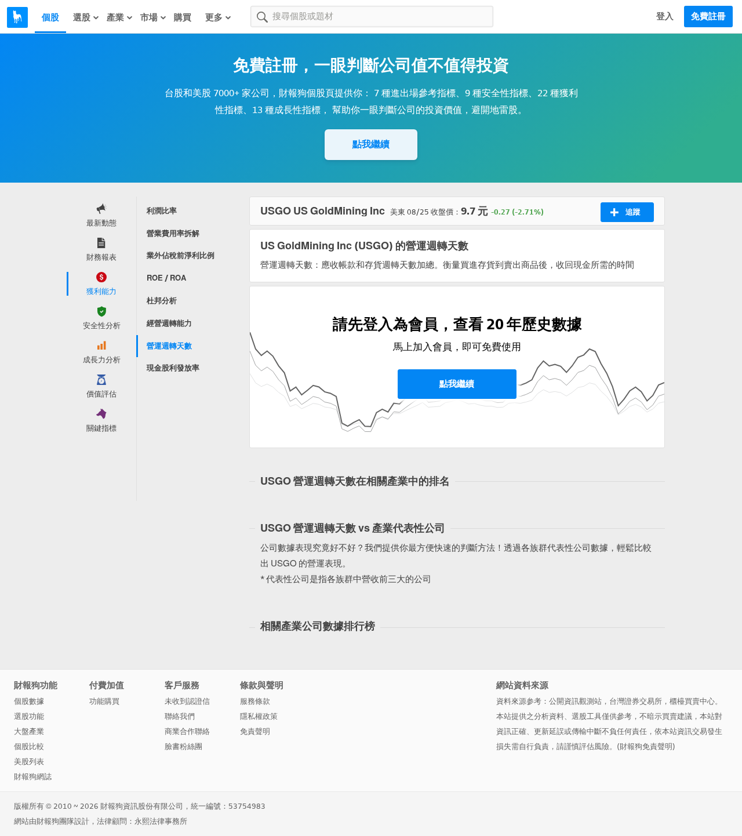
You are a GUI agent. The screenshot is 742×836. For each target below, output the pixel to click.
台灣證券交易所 (635, 701)
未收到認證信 (187, 701)
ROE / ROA (166, 278)
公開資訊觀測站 (575, 701)
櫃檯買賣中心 (692, 701)
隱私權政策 (259, 716)
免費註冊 (708, 16)
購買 (182, 17)
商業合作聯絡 (187, 731)
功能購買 (104, 701)
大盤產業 (29, 731)
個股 (50, 17)
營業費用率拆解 (173, 233)
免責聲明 (255, 731)
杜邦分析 (162, 300)
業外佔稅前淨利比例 (180, 255)
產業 (115, 17)
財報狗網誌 (33, 776)
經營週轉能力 (169, 323)
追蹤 (633, 212)
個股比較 (29, 746)
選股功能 (29, 716)
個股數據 (29, 701)
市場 (149, 17)
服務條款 (255, 701)
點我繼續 (371, 144)
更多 (214, 17)
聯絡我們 (180, 716)
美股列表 (29, 761)
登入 (665, 16)
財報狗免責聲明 (646, 746)
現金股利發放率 (173, 368)
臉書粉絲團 (183, 746)
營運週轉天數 (169, 345)
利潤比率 (162, 210)
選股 (81, 17)
